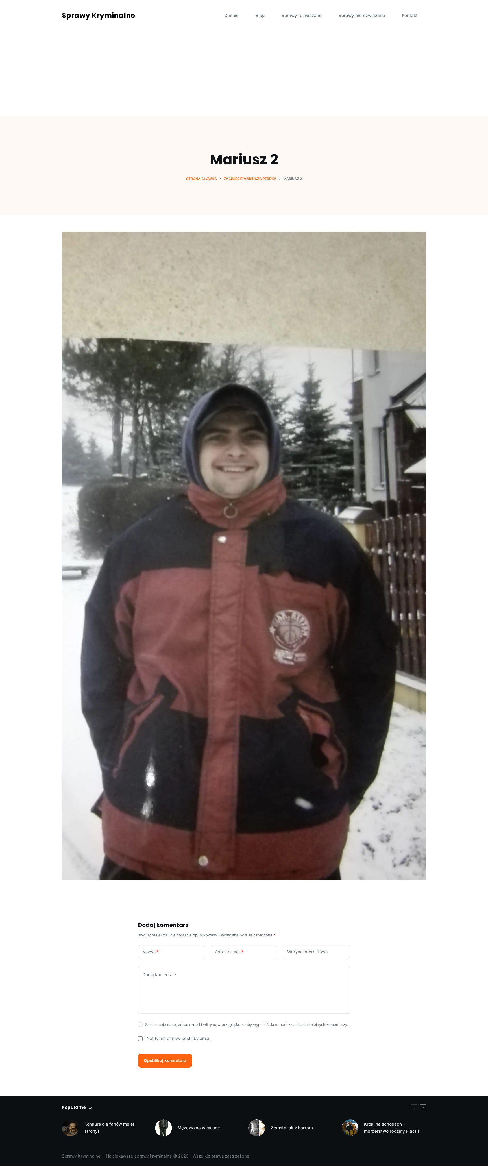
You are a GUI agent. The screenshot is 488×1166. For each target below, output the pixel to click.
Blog (260, 15)
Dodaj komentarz (159, 974)
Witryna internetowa (307, 951)
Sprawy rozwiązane (302, 15)
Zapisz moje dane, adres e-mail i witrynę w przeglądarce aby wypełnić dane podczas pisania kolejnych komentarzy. (246, 1024)
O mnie (231, 15)
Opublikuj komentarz (165, 1060)
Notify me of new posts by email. (179, 1038)
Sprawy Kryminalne (98, 15)
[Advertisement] (244, 73)
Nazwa (150, 951)
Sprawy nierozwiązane (362, 15)
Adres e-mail (229, 951)
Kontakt (410, 15)
